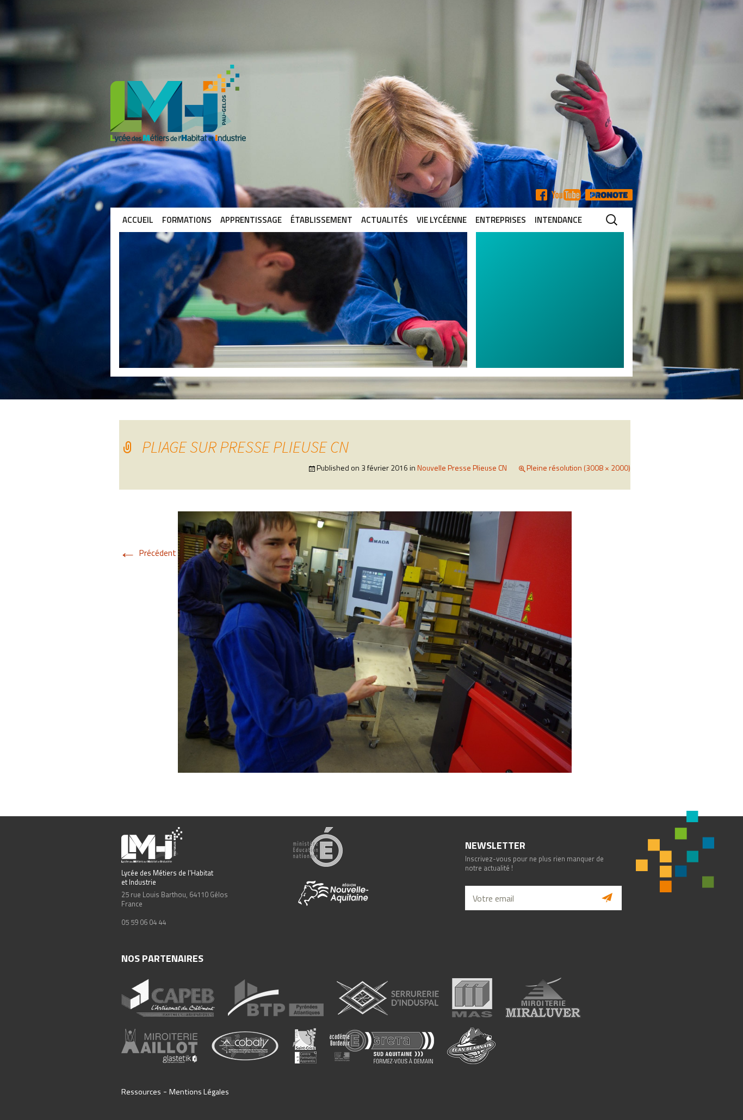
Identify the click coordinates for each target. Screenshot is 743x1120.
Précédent (147, 552)
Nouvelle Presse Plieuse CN (462, 467)
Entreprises (500, 220)
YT (566, 195)
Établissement (321, 220)
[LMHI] (371, 103)
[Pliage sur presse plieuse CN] (375, 641)
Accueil (137, 220)
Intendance (558, 220)
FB (541, 195)
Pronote (609, 195)
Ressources (141, 1092)
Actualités (384, 220)
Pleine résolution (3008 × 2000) (578, 467)
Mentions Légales (199, 1092)
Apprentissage (251, 220)
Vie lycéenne (442, 220)
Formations (187, 220)
